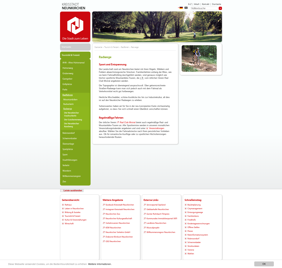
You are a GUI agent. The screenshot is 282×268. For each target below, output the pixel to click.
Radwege (67, 108)
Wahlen (191, 253)
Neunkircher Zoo (113, 214)
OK (264, 263)
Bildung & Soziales (72, 212)
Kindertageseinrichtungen (199, 223)
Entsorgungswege (195, 212)
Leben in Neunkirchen (74, 208)
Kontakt (205, 4)
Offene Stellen (194, 227)
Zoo (64, 181)
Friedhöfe (192, 220)
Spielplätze (68, 149)
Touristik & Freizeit (71, 55)
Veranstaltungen (156, 128)
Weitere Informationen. (100, 264)
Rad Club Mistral (127, 122)
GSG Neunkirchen (113, 241)
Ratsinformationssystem (198, 235)
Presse (190, 231)
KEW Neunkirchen (113, 228)
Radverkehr (68, 104)
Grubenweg (68, 73)
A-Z (189, 4)
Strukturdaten (193, 246)
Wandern (67, 171)
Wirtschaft (69, 223)
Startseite (216, 4)
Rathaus (68, 205)
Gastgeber (67, 79)
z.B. (142, 78)
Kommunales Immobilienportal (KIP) (162, 218)
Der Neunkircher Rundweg (71, 125)
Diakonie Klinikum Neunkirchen (119, 237)
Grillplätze (67, 84)
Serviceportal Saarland (156, 205)
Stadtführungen (70, 160)
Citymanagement (195, 208)
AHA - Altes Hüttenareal (74, 62)
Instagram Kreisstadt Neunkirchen (120, 209)
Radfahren (68, 95)
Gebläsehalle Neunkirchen (158, 209)
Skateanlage (68, 144)
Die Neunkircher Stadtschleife (71, 114)
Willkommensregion (72, 176)
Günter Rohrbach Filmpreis (158, 214)
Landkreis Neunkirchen (156, 223)
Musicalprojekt (153, 228)
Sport (65, 154)
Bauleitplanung (194, 205)
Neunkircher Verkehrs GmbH (118, 232)
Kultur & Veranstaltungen (75, 220)
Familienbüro (193, 216)
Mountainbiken (70, 99)
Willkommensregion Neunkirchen (161, 232)
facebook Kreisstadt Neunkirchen (120, 205)
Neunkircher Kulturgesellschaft (119, 218)
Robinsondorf (69, 133)
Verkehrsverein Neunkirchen (118, 223)
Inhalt (196, 4)
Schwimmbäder (70, 138)
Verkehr (66, 165)
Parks (65, 89)
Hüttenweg (68, 68)
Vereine (191, 250)
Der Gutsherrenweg (73, 120)
